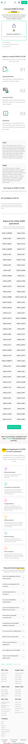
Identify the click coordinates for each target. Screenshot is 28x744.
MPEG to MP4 (4, 689)
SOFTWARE (9, 664)
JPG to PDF (3, 679)
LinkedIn (3, 733)
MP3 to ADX (18, 695)
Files (20, 34)
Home (2, 721)
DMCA (4, 741)
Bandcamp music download (5, 706)
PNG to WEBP (18, 679)
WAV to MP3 (18, 691)
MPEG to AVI (4, 695)
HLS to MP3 (4, 715)
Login (24, 2)
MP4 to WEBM (4, 691)
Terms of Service (14, 740)
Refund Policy (23, 740)
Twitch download (5, 711)
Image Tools (18, 706)
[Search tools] (15, 2)
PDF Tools (17, 710)
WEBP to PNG (18, 683)
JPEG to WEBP (18, 677)
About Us (3, 727)
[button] (14, 577)
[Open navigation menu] (2, 2)
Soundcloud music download (5, 703)
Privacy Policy (4, 740)
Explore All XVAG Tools (14, 427)
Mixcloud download (5, 709)
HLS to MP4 (4, 713)
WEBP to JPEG (18, 681)
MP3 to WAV (18, 689)
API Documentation (5, 729)
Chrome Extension (5, 731)
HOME (3, 664)
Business (14, 741)
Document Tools (19, 708)
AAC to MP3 (18, 693)
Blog (2, 723)
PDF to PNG (4, 677)
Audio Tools (18, 704)
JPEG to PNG (18, 675)
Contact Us (3, 725)
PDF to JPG (3, 675)
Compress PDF (4, 673)
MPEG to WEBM (4, 693)
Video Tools (18, 702)
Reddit (2, 735)
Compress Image (19, 673)
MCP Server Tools (19, 712)
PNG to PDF (4, 681)
